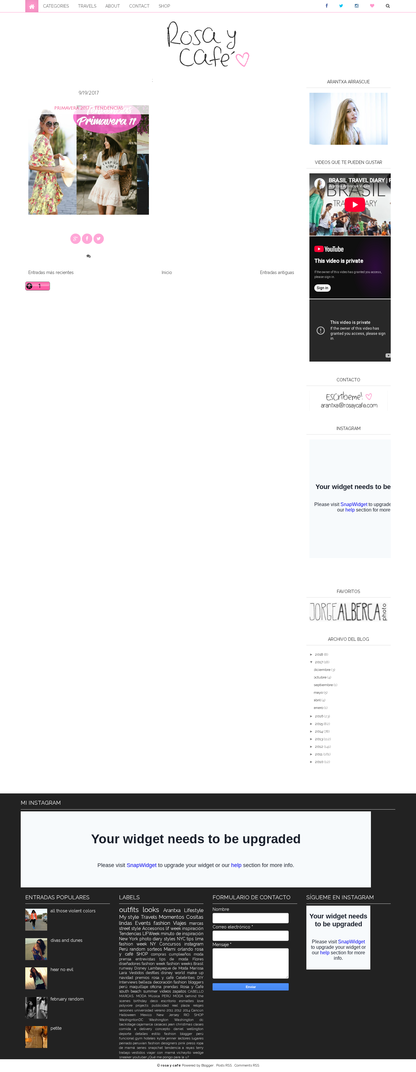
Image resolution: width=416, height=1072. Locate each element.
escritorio (170, 1001)
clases (198, 1024)
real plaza (182, 1005)
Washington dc (188, 1020)
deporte (127, 1034)
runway (126, 968)
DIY (200, 977)
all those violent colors (73, 910)
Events (144, 923)
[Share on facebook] (87, 239)
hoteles (150, 1038)
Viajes (181, 923)
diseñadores (130, 963)
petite (56, 1028)
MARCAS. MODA (134, 996)
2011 (319, 754)
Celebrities (186, 977)
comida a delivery (137, 1029)
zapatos (180, 991)
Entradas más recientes (51, 272)
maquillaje (139, 986)
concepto (164, 1029)
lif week (174, 928)
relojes (198, 1005)
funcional (127, 1038)
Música (155, 996)
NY (154, 944)
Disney (141, 968)
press (191, 1043)
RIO (189, 1015)
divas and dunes (67, 940)
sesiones (126, 1010)
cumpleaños (181, 954)
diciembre (322, 670)
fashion (163, 923)
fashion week (154, 963)
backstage (128, 1024)
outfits (131, 910)
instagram (193, 944)
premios (143, 977)
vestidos (139, 1052)
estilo (158, 1034)
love (200, 1001)
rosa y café (164, 977)
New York (129, 938)
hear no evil (62, 969)
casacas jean (165, 1024)
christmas (184, 1024)
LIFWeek (152, 933)
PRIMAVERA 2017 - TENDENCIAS (88, 108)
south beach (131, 991)
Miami (170, 949)
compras (160, 954)
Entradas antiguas (277, 272)
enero (319, 708)
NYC (182, 938)
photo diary (151, 938)
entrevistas (147, 959)
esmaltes (188, 1001)
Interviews (129, 982)
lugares (197, 1038)
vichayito (185, 1052)
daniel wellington (188, 1029)
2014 (319, 731)
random (138, 949)
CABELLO (195, 991)
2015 (319, 724)
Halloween (130, 1015)
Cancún (197, 1010)
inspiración (192, 928)
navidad (127, 977)
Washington (161, 1020)
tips (191, 938)
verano (160, 1010)
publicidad (162, 1005)
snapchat (156, 1048)
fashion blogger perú (183, 1034)
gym (139, 1038)
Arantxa (173, 910)
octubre (320, 677)
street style (130, 928)
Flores (197, 959)
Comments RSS (246, 1065)
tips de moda (175, 959)
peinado (126, 1043)
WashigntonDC (134, 1020)
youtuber (140, 1057)
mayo (319, 692)
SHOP (164, 6)
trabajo (125, 1052)
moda (198, 954)
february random (67, 999)
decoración (163, 982)
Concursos (171, 944)
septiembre (324, 685)
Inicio (167, 272)
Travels (150, 917)
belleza (146, 982)
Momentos (172, 917)
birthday (141, 1001)
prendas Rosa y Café (183, 986)
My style (130, 917)
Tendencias (131, 933)
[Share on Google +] (75, 239)
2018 (319, 654)
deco (155, 1001)
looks (153, 910)
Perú (124, 949)
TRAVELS (87, 6)
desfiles (153, 972)
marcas (196, 923)
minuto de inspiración (182, 933)
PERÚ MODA (173, 996)
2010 (319, 762)
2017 (319, 662)
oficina (157, 986)
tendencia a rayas (180, 1048)
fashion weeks (180, 963)
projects (144, 1005)
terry (199, 1048)
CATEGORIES (56, 6)
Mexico (148, 1015)
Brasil (198, 963)
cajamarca (145, 1024)
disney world (174, 972)
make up (195, 972)
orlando (186, 949)
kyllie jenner (167, 1038)
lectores (185, 1038)
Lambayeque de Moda (169, 968)
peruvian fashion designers (155, 1043)
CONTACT (139, 6)
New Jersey (170, 1015)
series (142, 1048)
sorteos (155, 949)
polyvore (127, 1005)
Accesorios (154, 928)
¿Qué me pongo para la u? (168, 1057)
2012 (319, 746)
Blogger (207, 1065)
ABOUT (112, 6)
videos (166, 991)
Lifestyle (193, 910)
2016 (319, 716)
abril (318, 700)
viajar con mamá (162, 1052)
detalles (143, 1034)
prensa (127, 959)
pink (182, 1043)
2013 (319, 739)
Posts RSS (224, 1065)
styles (170, 938)
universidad (144, 1010)
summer (151, 991)
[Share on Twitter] (98, 239)
